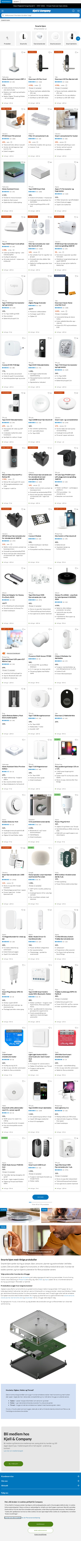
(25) (40, 539)
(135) (13, 308)
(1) (13, 771)
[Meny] (2, 10)
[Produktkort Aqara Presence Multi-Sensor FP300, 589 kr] (40, 639)
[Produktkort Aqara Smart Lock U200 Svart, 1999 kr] (40, 1148)
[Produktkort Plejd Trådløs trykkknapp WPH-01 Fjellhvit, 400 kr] (67, 975)
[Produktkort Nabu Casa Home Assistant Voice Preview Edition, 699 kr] (14, 749)
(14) (66, 1110)
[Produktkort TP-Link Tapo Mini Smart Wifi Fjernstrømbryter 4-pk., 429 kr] (40, 578)
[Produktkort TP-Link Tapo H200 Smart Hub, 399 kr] (40, 172)
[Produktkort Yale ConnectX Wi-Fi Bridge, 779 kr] (14, 348)
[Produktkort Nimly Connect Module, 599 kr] (40, 519)
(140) (66, 308)
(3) (39, 659)
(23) (66, 482)
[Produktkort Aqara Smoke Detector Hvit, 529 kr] (14, 805)
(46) (40, 769)
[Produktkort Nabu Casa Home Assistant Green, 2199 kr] (14, 172)
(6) (13, 1059)
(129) (66, 370)
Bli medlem (13, 1464)
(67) (40, 941)
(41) (66, 718)
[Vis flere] (78, 38)
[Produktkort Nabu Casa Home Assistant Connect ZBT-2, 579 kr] (14, 62)
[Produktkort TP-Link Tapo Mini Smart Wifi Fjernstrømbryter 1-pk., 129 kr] (67, 1148)
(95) (13, 720)
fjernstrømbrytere (17, 1298)
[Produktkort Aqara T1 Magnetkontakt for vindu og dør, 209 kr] (14, 920)
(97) (13, 422)
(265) (40, 482)
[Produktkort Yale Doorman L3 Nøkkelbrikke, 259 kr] (67, 698)
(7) (66, 1059)
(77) (66, 661)
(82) (66, 138)
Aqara (47, 1279)
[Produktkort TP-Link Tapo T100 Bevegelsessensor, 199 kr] (40, 698)
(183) (40, 191)
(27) (40, 824)
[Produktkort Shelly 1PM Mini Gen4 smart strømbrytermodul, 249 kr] (67, 1037)
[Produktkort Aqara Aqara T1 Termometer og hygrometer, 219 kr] (67, 172)
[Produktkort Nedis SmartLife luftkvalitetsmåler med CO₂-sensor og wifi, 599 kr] (14, 1091)
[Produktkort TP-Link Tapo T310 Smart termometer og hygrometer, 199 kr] (14, 286)
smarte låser (29, 1298)
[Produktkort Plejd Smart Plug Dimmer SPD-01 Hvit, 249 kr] (14, 975)
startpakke (25, 1277)
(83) (40, 305)
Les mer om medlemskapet (13, 1451)
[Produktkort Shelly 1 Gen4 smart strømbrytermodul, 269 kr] (14, 1037)
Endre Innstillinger (40, 1534)
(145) (66, 194)
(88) (13, 368)
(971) (40, 600)
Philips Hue (22, 1279)
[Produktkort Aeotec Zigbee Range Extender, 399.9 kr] (40, 286)
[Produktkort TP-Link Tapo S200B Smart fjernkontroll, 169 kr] (40, 403)
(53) (13, 600)
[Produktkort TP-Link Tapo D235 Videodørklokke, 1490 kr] (40, 348)
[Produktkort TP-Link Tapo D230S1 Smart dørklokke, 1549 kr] (40, 1091)
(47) (66, 249)
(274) (66, 422)
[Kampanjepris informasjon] (40, 85)
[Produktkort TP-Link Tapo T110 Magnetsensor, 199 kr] (40, 749)
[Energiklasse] (3, 653)
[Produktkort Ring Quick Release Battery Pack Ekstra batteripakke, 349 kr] (14, 698)
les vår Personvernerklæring (31, 1518)
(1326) (41, 249)
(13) (66, 602)
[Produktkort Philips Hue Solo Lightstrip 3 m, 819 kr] (67, 1091)
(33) (40, 138)
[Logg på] (73, 10)
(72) (13, 191)
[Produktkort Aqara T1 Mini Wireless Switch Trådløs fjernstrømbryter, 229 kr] (67, 920)
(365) (13, 138)
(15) (13, 664)
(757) (13, 541)
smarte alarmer (5, 1298)
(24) (13, 941)
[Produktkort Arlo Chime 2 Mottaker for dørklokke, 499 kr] (67, 639)
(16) (40, 422)
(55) (13, 246)
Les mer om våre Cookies (13, 1518)
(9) (39, 879)
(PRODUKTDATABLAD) (13, 653)
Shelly (41, 1279)
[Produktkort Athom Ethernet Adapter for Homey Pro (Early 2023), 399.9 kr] (14, 578)
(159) (40, 1110)
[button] (46, 28)
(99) (66, 539)
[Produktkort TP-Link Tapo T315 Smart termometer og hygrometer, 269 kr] (67, 348)
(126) (40, 82)
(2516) (14, 879)
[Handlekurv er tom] (78, 10)
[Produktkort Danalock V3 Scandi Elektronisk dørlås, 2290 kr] (40, 805)
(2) (13, 824)
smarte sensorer (69, 1295)
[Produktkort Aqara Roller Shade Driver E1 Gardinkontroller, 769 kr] (40, 920)
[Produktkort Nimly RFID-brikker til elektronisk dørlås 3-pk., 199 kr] (67, 858)
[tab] (6, 1)
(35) (13, 82)
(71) (40, 368)
